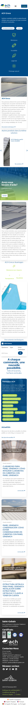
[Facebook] (3, 669)
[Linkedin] (16, 669)
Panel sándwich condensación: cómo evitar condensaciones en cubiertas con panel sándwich (13, 531)
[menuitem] (14, 699)
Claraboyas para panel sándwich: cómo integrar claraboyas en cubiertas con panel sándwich (14, 470)
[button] (15, 6)
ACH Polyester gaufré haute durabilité (17, 140)
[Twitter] (6, 669)
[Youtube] (13, 669)
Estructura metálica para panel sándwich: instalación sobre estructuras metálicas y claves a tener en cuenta (13, 590)
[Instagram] (10, 669)
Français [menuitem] (21, 701)
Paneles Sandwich (7, 463)
